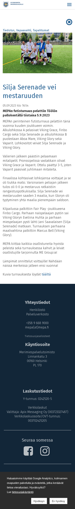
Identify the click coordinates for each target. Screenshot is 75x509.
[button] (69, 4)
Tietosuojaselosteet (37, 336)
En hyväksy (58, 501)
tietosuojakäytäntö (22, 492)
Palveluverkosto (37, 314)
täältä (46, 274)
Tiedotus (9, 30)
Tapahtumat (41, 30)
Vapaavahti (23, 30)
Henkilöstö (37, 310)
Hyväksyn (39, 501)
